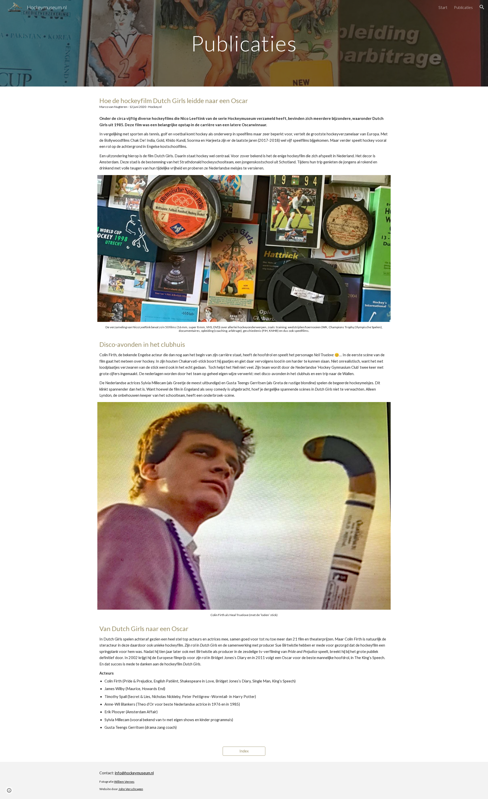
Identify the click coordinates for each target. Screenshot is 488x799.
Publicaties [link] (463, 7)
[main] (243, 43)
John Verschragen (130, 789)
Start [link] (442, 7)
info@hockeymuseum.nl (134, 773)
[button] (482, 7)
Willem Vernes (124, 781)
